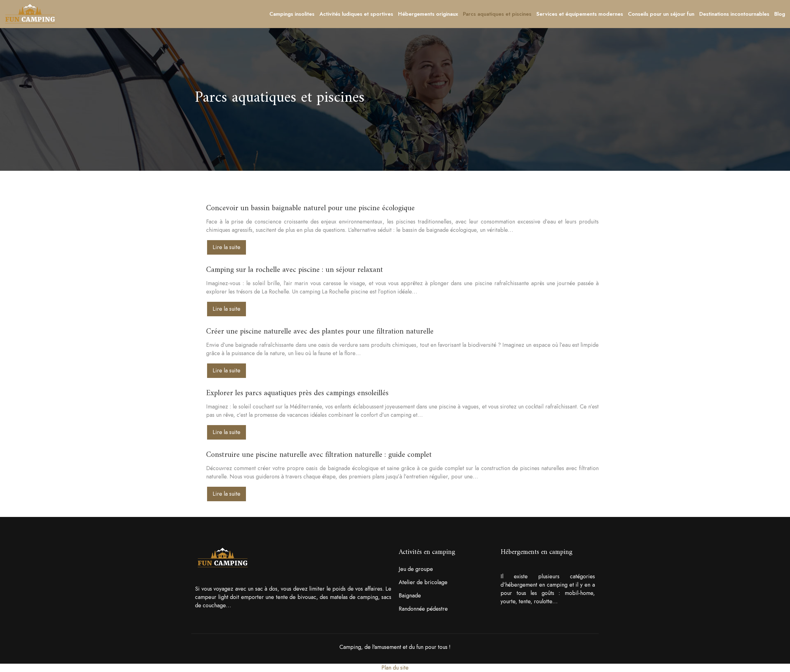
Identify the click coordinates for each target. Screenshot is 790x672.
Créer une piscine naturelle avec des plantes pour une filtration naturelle (320, 331)
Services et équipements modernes (579, 14)
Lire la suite (226, 247)
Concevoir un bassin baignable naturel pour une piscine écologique (310, 208)
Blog (779, 14)
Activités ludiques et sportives (356, 14)
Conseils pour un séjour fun (661, 14)
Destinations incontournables (734, 14)
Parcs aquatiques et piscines (497, 14)
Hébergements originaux (428, 14)
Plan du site (395, 668)
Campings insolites (291, 14)
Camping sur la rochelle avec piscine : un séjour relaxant (294, 270)
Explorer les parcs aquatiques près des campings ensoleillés (297, 393)
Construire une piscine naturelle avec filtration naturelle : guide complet (319, 455)
